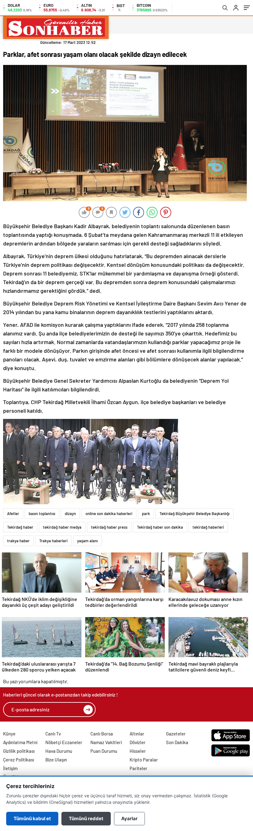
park (146, 513)
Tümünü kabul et (32, 818)
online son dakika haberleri (108, 513)
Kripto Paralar (144, 759)
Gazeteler (176, 733)
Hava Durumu (58, 751)
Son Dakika (177, 742)
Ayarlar (129, 818)
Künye (9, 733)
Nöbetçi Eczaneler (63, 742)
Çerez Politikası (18, 759)
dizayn (70, 513)
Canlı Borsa (101, 733)
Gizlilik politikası (19, 751)
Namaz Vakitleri (106, 742)
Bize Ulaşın (56, 759)
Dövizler (138, 742)
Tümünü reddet (86, 818)
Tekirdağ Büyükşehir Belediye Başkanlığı (195, 513)
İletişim (10, 768)
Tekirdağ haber (20, 527)
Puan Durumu (103, 751)
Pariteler (138, 768)
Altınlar (137, 733)
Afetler (13, 513)
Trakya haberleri (53, 540)
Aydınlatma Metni (20, 742)
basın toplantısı (42, 513)
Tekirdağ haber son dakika (160, 527)
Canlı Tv (53, 733)
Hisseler (138, 751)
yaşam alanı (87, 540)
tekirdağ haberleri (208, 527)
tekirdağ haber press (109, 527)
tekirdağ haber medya (62, 527)
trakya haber (18, 540)
